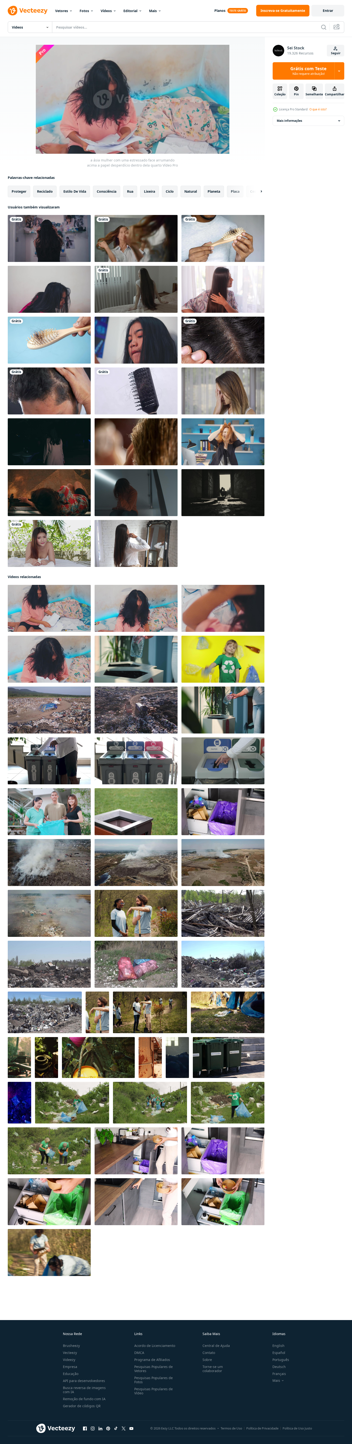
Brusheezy (71, 1345)
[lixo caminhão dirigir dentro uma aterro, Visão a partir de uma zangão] (49, 710)
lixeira (149, 191)
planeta (214, 191)
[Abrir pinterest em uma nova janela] (108, 1428)
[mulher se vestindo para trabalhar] (136, 543)
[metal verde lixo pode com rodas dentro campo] (228, 1057)
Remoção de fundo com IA (84, 1399)
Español (278, 1352)
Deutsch (279, 1366)
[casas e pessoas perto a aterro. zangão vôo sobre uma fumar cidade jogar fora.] (222, 862)
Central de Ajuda (216, 1345)
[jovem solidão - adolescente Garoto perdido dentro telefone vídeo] (136, 492)
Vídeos (106, 10)
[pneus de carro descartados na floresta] (19, 1057)
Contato (208, 1352)
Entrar (328, 10)
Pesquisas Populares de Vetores (153, 1368)
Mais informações (289, 121)
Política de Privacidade (262, 1428)
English (278, 1345)
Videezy (69, 1359)
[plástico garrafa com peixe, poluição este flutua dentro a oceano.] (98, 1057)
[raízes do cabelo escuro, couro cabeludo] (222, 340)
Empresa (70, 1366)
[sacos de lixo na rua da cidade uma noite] (177, 1057)
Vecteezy (70, 1352)
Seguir (335, 53)
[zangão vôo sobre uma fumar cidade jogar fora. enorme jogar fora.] (49, 913)
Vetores (61, 10)
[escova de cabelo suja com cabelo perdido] (136, 390)
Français (279, 1373)
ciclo (170, 191)
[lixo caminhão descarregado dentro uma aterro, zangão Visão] (136, 710)
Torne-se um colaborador (212, 1368)
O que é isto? (318, 109)
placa (235, 191)
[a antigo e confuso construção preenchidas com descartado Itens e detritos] (150, 1057)
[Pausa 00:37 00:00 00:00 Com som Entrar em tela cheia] (132, 99)
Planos (219, 10)
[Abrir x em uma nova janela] (124, 1428)
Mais (153, 10)
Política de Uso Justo (297, 1428)
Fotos (84, 10)
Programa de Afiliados (152, 1359)
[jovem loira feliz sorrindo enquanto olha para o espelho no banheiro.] (136, 238)
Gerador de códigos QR (82, 1406)
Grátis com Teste (308, 71)
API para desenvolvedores (84, 1380)
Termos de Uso (231, 1428)
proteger (19, 191)
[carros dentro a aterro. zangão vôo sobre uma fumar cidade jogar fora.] (49, 862)
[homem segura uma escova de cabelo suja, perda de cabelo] (222, 238)
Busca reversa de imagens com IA (84, 1389)
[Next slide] (257, 191)
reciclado (45, 191)
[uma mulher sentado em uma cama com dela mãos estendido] (136, 289)
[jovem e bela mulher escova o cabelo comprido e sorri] (222, 289)
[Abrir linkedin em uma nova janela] (100, 1428)
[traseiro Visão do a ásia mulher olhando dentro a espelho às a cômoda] (49, 238)
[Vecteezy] (27, 10)
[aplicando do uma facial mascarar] (136, 441)
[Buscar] (324, 27)
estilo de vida (74, 191)
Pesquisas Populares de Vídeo (153, 1391)
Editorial (130, 10)
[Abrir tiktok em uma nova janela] (116, 1428)
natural (190, 191)
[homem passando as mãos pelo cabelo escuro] (49, 390)
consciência (106, 191)
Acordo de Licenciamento (154, 1345)
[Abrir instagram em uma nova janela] (93, 1428)
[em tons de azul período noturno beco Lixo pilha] (19, 1102)
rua (130, 191)
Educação (70, 1373)
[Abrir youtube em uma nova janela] (131, 1428)
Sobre (207, 1359)
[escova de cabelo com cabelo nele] (49, 340)
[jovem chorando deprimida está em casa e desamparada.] (222, 390)
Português (280, 1359)
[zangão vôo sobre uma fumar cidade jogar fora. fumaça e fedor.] (136, 862)
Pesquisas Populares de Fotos (153, 1379)
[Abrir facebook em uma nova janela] (85, 1428)
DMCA (139, 1352)
